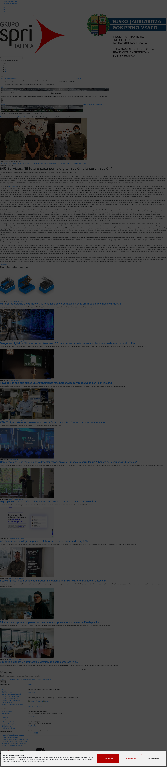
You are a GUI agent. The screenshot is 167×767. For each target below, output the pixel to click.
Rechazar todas (131, 758)
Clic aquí (51, 759)
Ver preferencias (153, 758)
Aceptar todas (108, 758)
